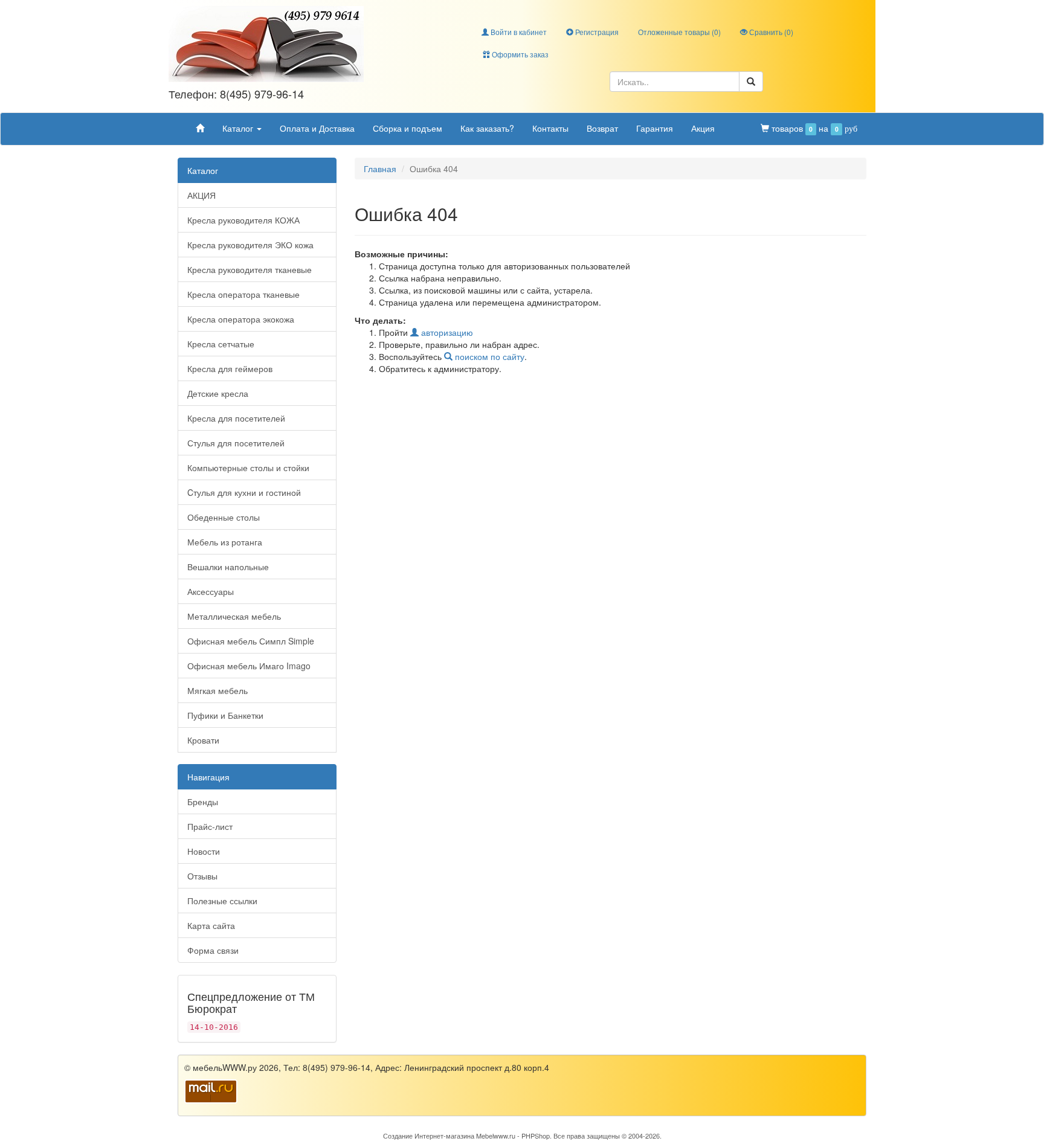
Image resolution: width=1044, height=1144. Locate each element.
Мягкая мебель (217, 690)
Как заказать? (487, 128)
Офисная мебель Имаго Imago (249, 666)
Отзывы (202, 876)
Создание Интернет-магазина (428, 1135)
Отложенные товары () (679, 32)
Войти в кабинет (518, 32)
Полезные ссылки (222, 901)
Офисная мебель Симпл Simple (250, 641)
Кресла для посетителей (236, 418)
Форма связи (213, 950)
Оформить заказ (519, 54)
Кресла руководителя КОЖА (243, 220)
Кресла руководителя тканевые (249, 269)
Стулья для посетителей (236, 443)
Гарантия (654, 128)
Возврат (602, 128)
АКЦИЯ (201, 195)
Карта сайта (211, 925)
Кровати (203, 740)
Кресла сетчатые (220, 344)
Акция (703, 128)
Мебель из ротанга (224, 542)
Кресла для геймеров (229, 368)
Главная (380, 168)
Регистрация (596, 32)
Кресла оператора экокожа (240, 319)
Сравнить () (770, 32)
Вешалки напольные (228, 567)
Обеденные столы (223, 517)
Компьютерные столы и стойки (248, 467)
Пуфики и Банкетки (225, 715)
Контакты (550, 128)
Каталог (239, 128)
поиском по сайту (488, 356)
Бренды (202, 801)
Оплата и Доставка (317, 128)
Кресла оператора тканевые (243, 294)
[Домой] (200, 128)
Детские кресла (217, 393)
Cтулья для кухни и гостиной (244, 492)
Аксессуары (210, 591)
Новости (203, 851)
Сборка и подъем (407, 128)
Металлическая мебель (234, 616)
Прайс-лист (210, 826)
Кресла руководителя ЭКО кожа (250, 245)
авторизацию (446, 332)
